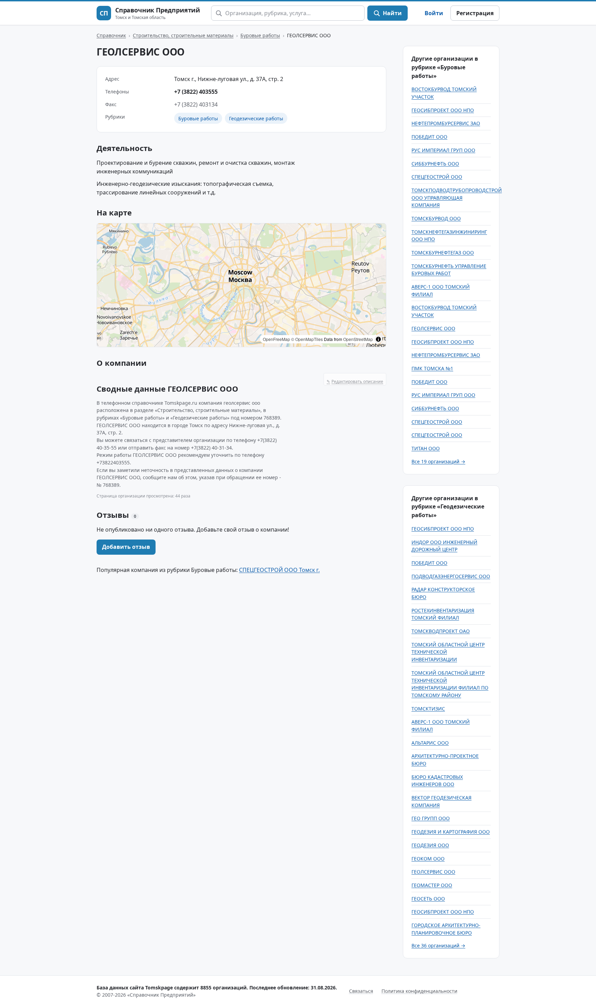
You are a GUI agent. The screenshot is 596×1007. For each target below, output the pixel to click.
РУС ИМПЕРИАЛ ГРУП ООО (443, 150)
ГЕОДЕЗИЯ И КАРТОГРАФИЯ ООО (450, 831)
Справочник (111, 35)
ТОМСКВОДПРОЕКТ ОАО (440, 631)
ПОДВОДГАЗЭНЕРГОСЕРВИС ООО (450, 576)
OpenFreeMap (276, 339)
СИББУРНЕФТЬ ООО (435, 163)
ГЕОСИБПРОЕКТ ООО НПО (442, 110)
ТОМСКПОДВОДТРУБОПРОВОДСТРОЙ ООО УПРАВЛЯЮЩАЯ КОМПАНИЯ (456, 197)
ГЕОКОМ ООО (428, 858)
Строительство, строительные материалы (183, 35)
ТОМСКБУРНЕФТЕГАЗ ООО (442, 252)
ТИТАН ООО (425, 448)
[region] (241, 285)
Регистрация (475, 13)
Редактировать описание (355, 381)
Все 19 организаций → (438, 461)
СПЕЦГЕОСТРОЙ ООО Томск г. (279, 570)
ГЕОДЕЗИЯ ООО (430, 845)
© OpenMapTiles (307, 339)
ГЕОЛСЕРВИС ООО (433, 328)
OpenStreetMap (358, 339)
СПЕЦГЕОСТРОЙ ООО (436, 176)
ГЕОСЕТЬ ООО (428, 898)
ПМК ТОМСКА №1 (432, 368)
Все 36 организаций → (438, 945)
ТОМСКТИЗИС (428, 708)
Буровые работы (260, 35)
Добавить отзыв (126, 547)
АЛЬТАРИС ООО (430, 742)
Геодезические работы (256, 118)
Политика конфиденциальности (419, 991)
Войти (434, 13)
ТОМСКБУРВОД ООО (436, 218)
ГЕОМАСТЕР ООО (431, 885)
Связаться (361, 991)
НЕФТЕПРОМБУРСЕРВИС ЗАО (445, 123)
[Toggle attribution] (378, 339)
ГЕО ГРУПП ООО (430, 818)
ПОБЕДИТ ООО (429, 136)
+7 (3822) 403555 (196, 91)
